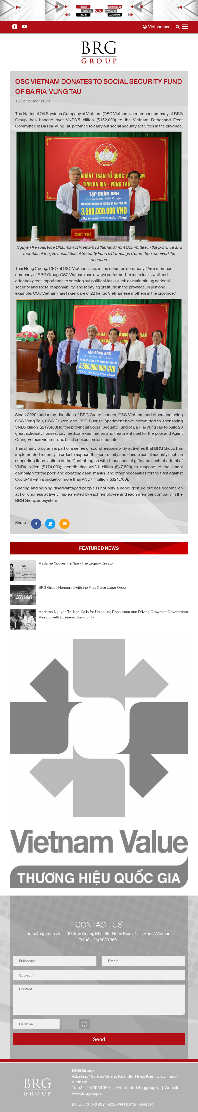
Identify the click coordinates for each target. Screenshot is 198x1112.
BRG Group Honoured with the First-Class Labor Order (82, 587)
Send (99, 1039)
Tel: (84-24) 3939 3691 (99, 939)
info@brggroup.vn (43, 933)
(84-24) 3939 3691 (95, 1087)
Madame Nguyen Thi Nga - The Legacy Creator (76, 563)
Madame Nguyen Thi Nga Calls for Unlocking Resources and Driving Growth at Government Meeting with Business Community (113, 614)
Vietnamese (159, 26)
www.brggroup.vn (88, 1093)
